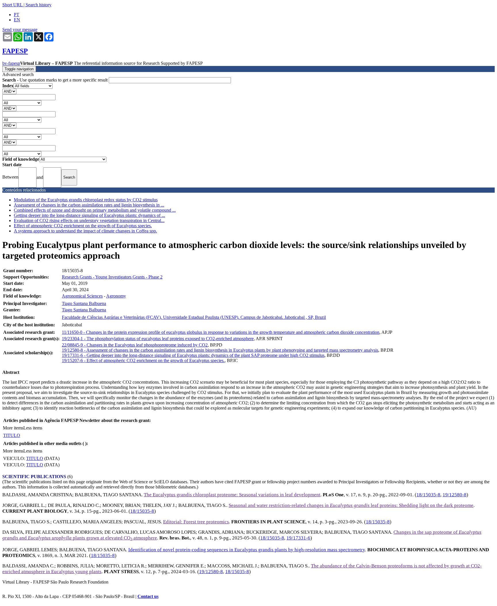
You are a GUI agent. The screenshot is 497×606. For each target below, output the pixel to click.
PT (16, 14)
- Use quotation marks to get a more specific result (55, 79)
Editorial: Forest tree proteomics (196, 521)
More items (13, 427)
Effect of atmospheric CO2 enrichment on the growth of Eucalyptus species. (83, 225)
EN (17, 19)
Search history (38, 4)
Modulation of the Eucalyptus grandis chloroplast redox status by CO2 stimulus (86, 199)
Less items (32, 427)
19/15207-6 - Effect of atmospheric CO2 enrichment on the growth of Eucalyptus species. (143, 360)
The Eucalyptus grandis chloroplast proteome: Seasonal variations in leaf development (232, 494)
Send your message (19, 29)
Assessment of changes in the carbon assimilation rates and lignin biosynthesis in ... (89, 204)
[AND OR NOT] (9, 91)
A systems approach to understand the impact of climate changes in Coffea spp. (85, 230)
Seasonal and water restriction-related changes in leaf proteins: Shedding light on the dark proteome (351, 505)
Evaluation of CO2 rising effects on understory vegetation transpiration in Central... (89, 220)
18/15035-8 (428, 494)
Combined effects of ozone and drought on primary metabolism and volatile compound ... (95, 210)
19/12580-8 (455, 494)
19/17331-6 (298, 538)
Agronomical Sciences (82, 295)
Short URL (12, 4)
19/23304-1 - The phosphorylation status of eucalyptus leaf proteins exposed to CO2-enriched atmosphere (158, 338)
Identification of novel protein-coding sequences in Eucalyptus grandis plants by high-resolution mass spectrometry (246, 549)
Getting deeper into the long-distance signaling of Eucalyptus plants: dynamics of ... (89, 215)
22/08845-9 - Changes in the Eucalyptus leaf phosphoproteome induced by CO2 (135, 344)
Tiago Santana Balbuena (84, 303)
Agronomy (116, 295)
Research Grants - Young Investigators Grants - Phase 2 (112, 276)
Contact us (147, 596)
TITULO (11, 435)
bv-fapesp (11, 63)
